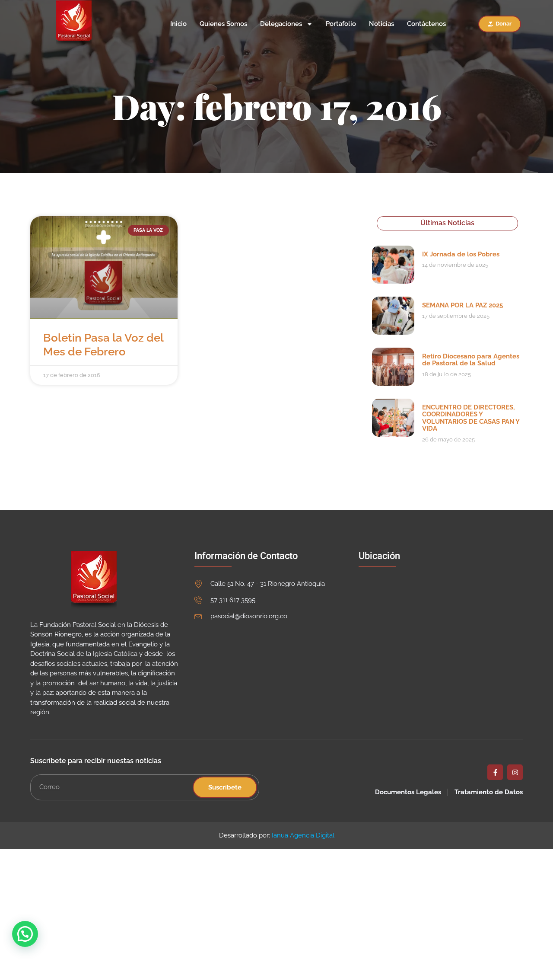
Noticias (381, 24)
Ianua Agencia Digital (303, 835)
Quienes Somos (223, 24)
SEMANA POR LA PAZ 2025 (462, 305)
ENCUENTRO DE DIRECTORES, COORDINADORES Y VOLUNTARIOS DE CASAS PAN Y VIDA (470, 418)
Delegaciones (281, 24)
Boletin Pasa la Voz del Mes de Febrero (103, 344)
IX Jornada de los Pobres (460, 254)
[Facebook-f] (495, 772)
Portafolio (341, 24)
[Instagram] (515, 772)
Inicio (178, 24)
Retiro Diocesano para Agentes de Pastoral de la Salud (470, 360)
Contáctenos (426, 24)
